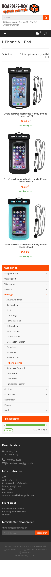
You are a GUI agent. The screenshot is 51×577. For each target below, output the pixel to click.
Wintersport (9, 284)
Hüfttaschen (12, 326)
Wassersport (10, 278)
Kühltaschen (12, 305)
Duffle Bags (12, 315)
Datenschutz (8, 489)
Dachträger (9, 399)
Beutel (9, 310)
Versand (31, 549)
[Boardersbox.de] (25, 9)
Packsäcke (11, 347)
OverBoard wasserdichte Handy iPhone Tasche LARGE (25, 115)
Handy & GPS (13, 357)
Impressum (7, 492)
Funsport (8, 289)
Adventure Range (14, 299)
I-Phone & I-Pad (14, 362)
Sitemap (6, 514)
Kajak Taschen (13, 331)
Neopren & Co (11, 273)
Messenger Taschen (16, 341)
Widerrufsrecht (9, 480)
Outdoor (8, 389)
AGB (4, 477)
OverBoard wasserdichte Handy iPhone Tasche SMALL (25, 180)
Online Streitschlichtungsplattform (18, 495)
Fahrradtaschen (14, 320)
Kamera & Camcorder (17, 368)
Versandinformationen (13, 508)
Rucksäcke (11, 352)
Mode (7, 410)
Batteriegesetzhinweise (14, 511)
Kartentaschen (13, 336)
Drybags (8, 294)
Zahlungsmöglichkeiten (13, 486)
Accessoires (9, 394)
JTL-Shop (31, 555)
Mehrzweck (12, 373)
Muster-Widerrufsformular (15, 483)
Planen (7, 405)
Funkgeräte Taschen (16, 384)
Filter (8, 430)
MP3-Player (12, 378)
